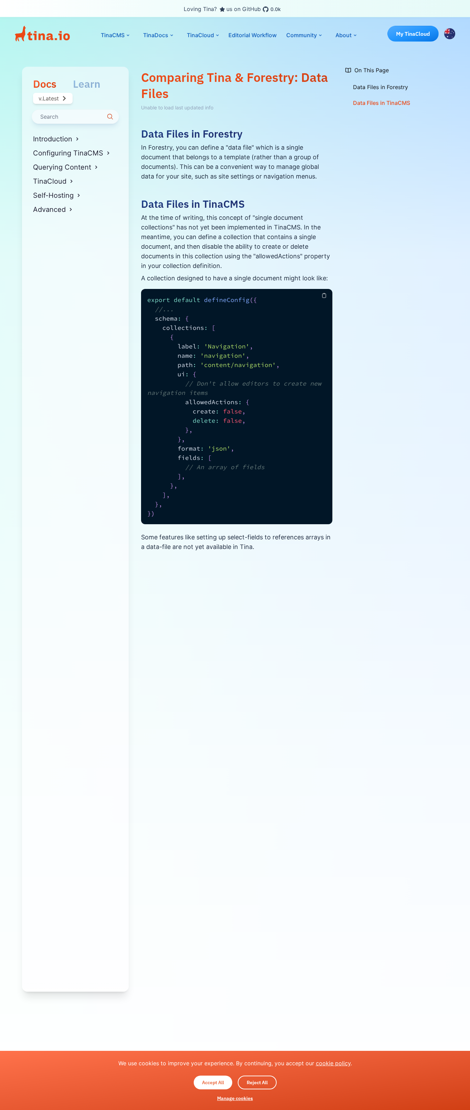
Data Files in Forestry (192, 134)
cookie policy (333, 1063)
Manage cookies (235, 1098)
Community (301, 35)
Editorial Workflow (252, 35)
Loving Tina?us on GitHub (232, 9)
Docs (44, 84)
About (343, 35)
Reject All (257, 1082)
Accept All (213, 1082)
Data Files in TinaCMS (193, 204)
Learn (86, 84)
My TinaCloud (413, 33)
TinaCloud (200, 35)
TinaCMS (113, 35)
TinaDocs (155, 35)
